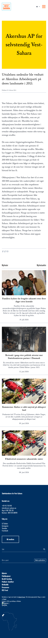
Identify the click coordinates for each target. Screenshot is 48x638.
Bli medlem (10, 539)
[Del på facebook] (3, 252)
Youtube (4, 528)
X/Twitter (5, 523)
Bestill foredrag (7, 579)
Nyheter (4, 573)
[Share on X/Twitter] (5, 252)
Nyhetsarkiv (41, 265)
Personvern (5, 587)
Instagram (5, 526)
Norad (4, 599)
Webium (19, 601)
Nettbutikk (5, 584)
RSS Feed (5, 590)
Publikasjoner (6, 576)
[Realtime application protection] (24, 604)
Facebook (5, 530)
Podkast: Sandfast (8, 582)
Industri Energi (21, 597)
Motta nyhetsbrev (40, 560)
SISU (8, 601)
